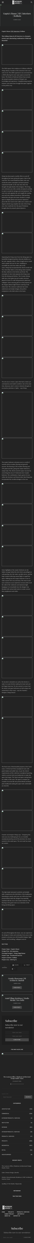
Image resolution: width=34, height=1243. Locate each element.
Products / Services (8, 1136)
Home (3, 1212)
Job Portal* (20, 1214)
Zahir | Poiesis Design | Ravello (10, 1172)
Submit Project (9, 1214)
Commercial (5, 1113)
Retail (4, 1150)
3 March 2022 (17, 1003)
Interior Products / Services (11, 1132)
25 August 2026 (17, 1081)
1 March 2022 (17, 983)
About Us (7, 1216)
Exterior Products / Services (11, 1118)
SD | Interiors (15, 31)
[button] (10, 1084)
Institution (5, 1122)
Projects (4, 1141)
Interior (4, 1127)
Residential (5, 1145)
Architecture (6, 1109)
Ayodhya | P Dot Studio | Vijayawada (12, 1184)
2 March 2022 (17, 19)
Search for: (5, 1094)
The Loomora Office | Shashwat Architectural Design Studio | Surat (17, 1077)
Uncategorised (6, 1154)
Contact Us (16, 1216)
